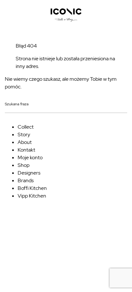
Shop (23, 165)
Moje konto (30, 157)
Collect (26, 127)
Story (24, 134)
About (25, 142)
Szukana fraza (17, 104)
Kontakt (26, 149)
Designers (29, 172)
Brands (26, 180)
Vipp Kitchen (32, 195)
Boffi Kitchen (32, 188)
